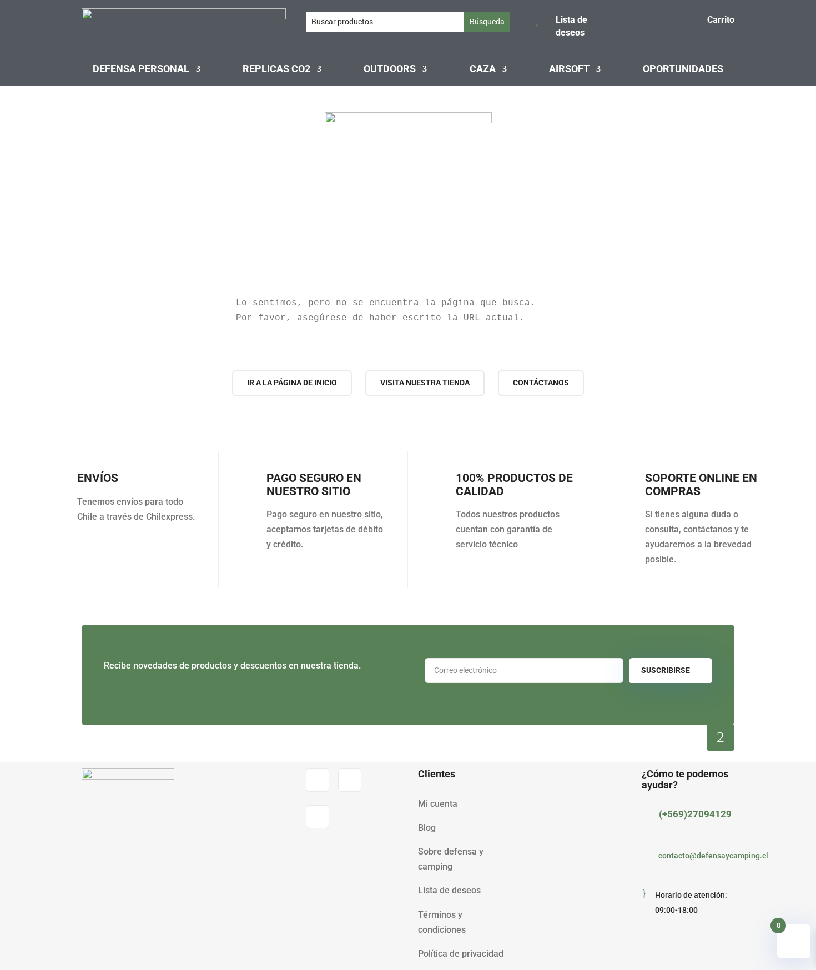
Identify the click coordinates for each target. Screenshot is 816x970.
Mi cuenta (437, 803)
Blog (427, 827)
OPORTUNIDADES (683, 69)
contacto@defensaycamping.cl (713, 855)
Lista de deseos (449, 890)
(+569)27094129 (695, 814)
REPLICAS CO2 (276, 69)
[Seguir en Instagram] (349, 780)
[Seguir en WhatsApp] (317, 816)
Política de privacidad (460, 953)
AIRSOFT (569, 69)
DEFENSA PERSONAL (141, 69)
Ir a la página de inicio (292, 382)
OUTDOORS (390, 69)
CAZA (483, 69)
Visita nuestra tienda (425, 382)
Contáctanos (541, 382)
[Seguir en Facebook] (317, 780)
